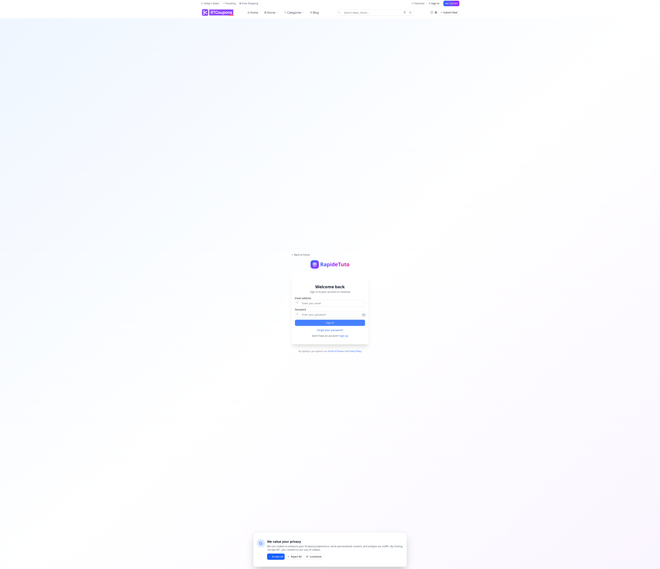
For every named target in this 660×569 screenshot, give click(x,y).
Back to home (302, 254)
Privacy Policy (355, 351)
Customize (316, 556)
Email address (303, 298)
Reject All (296, 556)
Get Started (451, 3)
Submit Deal (450, 12)
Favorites (419, 3)
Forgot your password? (330, 330)
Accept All (277, 556)
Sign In (435, 3)
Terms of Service (336, 351)
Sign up (343, 335)
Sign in (330, 322)
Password (300, 309)
